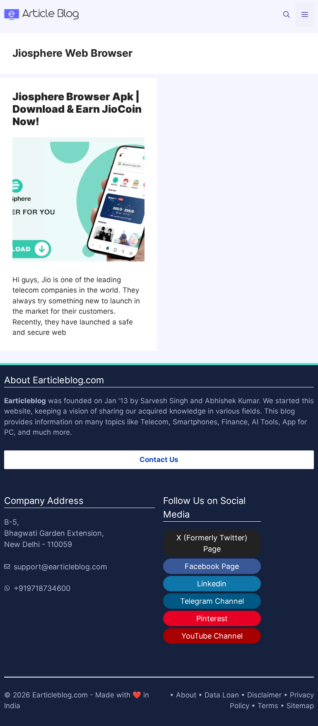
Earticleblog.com (60, 695)
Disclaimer (264, 695)
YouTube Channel (212, 636)
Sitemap (300, 706)
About (186, 695)
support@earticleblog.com (60, 566)
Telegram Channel (212, 601)
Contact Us (159, 459)
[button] (286, 14)
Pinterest (212, 618)
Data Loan (222, 695)
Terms (268, 706)
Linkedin (211, 583)
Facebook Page (212, 566)
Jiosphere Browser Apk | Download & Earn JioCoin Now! (77, 109)
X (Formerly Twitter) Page (212, 543)
